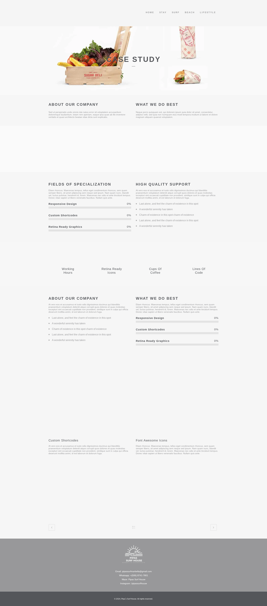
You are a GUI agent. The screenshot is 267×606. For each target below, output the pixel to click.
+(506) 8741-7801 (139, 575)
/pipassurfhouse (139, 583)
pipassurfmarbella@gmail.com (137, 571)
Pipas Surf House (136, 579)
